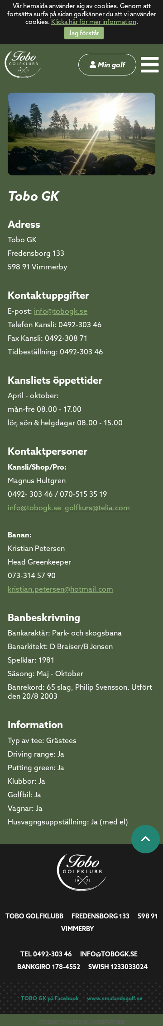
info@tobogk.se (60, 310)
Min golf (110, 64)
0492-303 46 (52, 954)
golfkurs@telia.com (97, 507)
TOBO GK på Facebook (50, 998)
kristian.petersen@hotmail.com (60, 588)
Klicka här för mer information (93, 22)
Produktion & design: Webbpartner (81, 1022)
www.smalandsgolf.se (115, 998)
